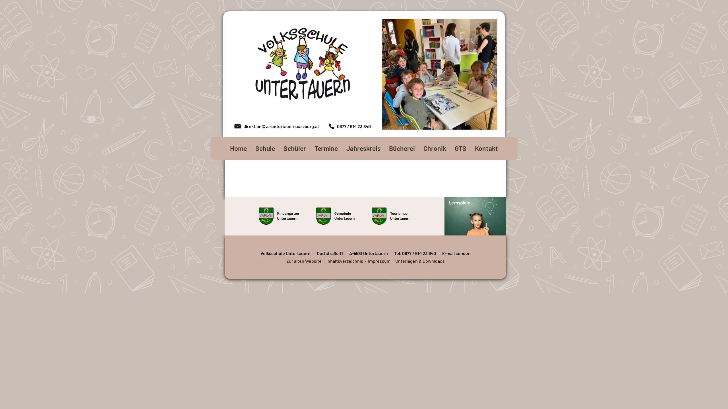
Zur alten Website (304, 261)
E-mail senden (456, 253)
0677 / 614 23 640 (354, 126)
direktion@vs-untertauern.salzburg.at (281, 126)
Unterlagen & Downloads (420, 261)
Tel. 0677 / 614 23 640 (415, 253)
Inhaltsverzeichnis (344, 261)
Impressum (379, 261)
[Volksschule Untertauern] (302, 65)
